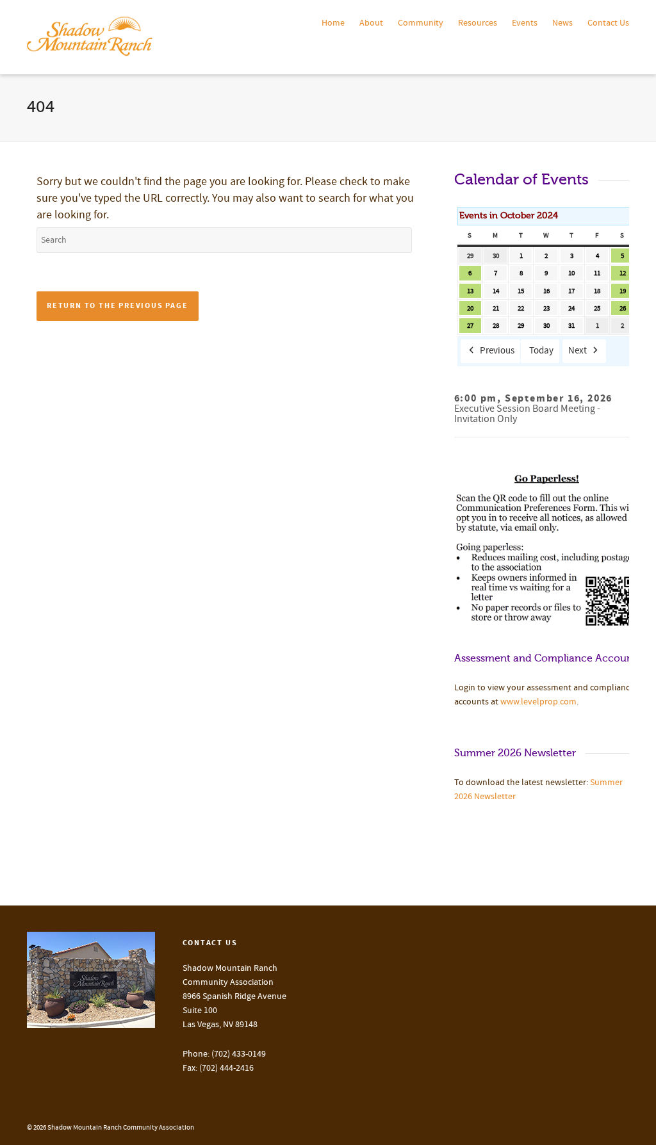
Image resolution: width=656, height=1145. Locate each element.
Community (420, 23)
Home (333, 23)
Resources (477, 23)
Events (524, 23)
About (371, 23)
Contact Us (608, 23)
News (562, 23)
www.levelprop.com (538, 702)
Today (541, 351)
